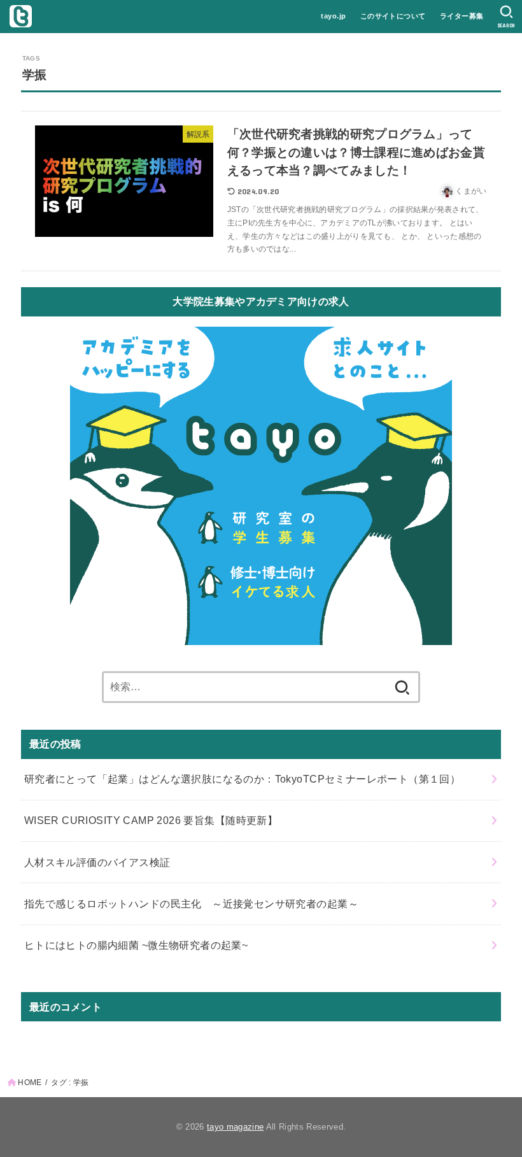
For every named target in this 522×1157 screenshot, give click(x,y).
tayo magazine (235, 1127)
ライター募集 (461, 16)
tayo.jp (333, 16)
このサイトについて (393, 16)
